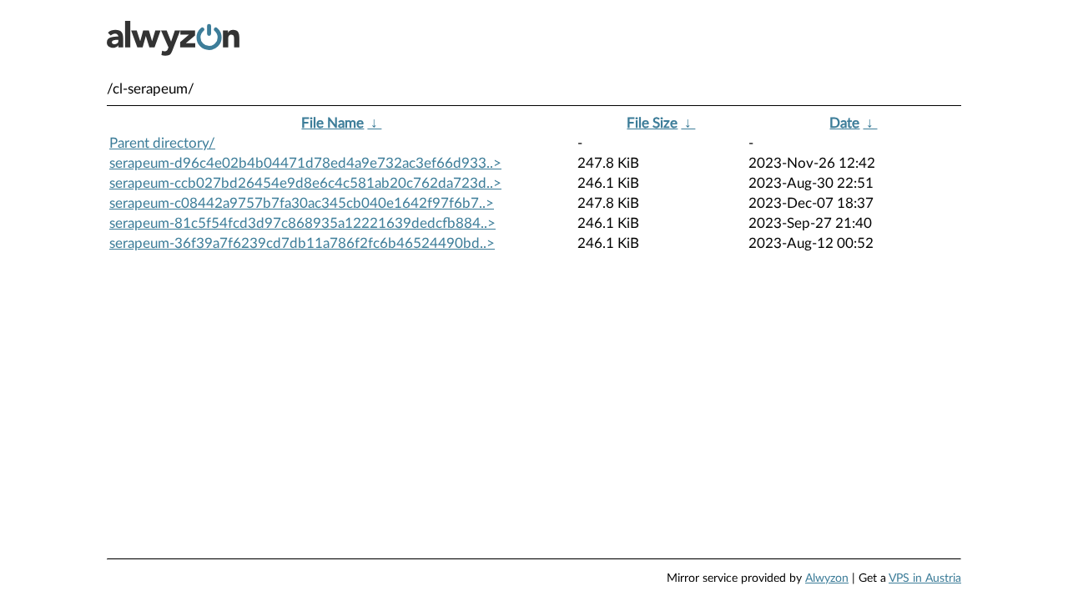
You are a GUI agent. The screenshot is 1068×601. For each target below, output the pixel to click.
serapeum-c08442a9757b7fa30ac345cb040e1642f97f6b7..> (301, 203)
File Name (332, 123)
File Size (652, 123)
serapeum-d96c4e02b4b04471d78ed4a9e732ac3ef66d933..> (305, 163)
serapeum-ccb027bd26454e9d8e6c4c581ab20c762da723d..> (305, 183)
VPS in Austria (925, 578)
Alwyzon (827, 578)
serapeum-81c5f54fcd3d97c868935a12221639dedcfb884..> (302, 223)
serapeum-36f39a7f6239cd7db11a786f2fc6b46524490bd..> (302, 243)
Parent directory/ (162, 143)
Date (844, 123)
